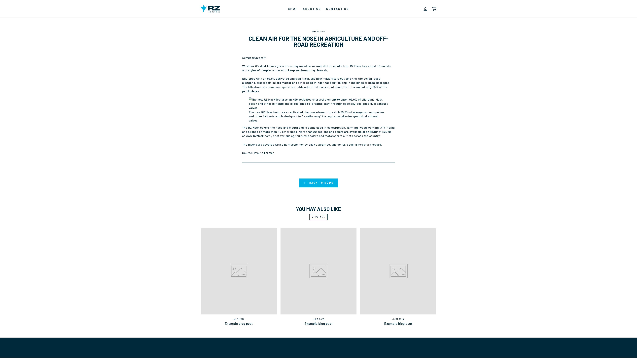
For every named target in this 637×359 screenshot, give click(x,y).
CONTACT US (337, 8)
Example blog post (239, 323)
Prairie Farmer (264, 153)
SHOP (293, 8)
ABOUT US (312, 8)
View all (318, 217)
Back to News (321, 182)
